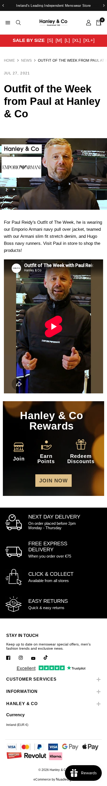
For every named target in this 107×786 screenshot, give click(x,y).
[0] (97, 22)
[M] (59, 40)
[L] (67, 40)
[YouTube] (37, 658)
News (26, 60)
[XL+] (89, 40)
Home (9, 60)
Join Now (53, 480)
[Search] (17, 22)
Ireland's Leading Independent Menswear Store (53, 6)
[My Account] (88, 22)
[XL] (76, 40)
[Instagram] (24, 657)
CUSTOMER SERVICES (31, 679)
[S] (50, 40)
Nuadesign (64, 779)
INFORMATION (22, 691)
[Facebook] (12, 657)
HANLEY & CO (22, 703)
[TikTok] (49, 657)
